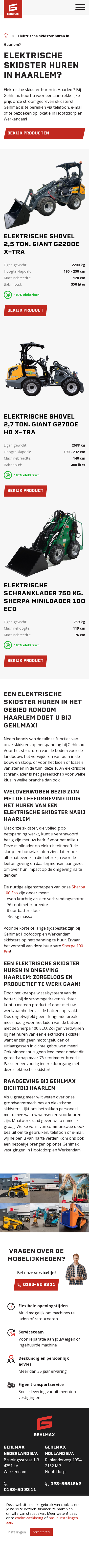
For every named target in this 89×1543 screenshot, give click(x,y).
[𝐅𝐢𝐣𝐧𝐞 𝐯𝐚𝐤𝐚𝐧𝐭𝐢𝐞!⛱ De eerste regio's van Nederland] (74, 1188)
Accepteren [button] (41, 1532)
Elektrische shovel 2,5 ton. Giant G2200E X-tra (41, 244)
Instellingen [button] (16, 1532)
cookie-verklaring (29, 1517)
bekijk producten (28, 133)
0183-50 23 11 (38, 1285)
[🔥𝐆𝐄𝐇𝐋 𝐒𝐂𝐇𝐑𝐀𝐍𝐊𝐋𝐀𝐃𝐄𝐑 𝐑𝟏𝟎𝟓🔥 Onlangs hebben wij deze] (15, 1188)
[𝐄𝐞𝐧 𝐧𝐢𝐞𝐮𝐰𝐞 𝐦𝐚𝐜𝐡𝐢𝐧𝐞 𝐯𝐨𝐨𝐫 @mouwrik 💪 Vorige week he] (44, 1188)
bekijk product (25, 311)
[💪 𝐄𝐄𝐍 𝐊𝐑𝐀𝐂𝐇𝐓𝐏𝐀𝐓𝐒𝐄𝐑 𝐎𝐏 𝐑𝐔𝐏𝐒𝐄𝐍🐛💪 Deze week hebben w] (74, 1217)
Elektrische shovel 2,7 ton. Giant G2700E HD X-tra (41, 425)
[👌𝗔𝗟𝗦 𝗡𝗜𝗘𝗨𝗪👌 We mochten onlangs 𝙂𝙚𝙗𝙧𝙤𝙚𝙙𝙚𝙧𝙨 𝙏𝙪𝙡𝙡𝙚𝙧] (15, 1217)
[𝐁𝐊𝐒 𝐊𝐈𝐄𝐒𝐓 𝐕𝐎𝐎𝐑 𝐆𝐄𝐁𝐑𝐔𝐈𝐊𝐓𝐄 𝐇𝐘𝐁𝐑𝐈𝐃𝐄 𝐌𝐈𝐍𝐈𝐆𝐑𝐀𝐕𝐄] (44, 1217)
